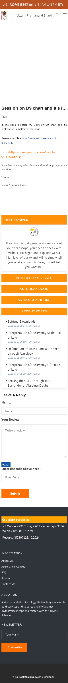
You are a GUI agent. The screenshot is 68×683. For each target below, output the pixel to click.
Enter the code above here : (21, 469)
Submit (15, 493)
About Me (7, 560)
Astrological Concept (13, 566)
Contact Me (8, 584)
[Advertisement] (34, 72)
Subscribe (16, 647)
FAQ (3, 572)
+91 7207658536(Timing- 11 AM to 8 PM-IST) (33, 5)
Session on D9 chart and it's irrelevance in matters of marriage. (34, 108)
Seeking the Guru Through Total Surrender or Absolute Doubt (29, 385)
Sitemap (6, 578)
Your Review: (10, 420)
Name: (6, 402)
